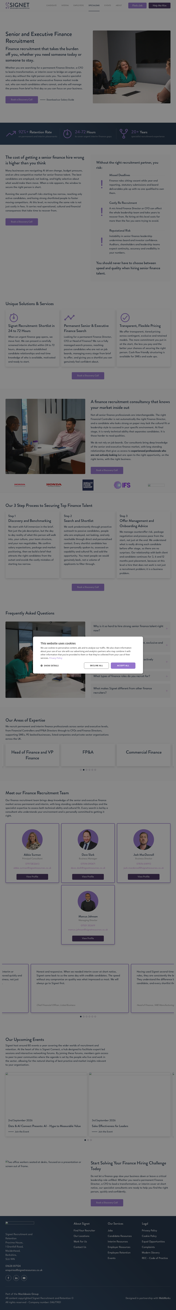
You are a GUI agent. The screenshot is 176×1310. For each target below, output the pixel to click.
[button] (50, 665)
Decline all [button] (96, 665)
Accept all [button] (123, 665)
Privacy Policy (55, 658)
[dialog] (88, 654)
